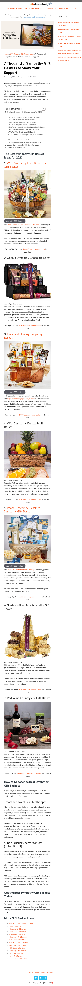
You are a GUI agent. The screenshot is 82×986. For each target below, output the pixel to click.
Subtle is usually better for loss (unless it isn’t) (25, 142)
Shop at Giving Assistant (16, 9)
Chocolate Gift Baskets (18, 937)
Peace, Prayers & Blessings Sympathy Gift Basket (22, 509)
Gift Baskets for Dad (17, 948)
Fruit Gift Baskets (16, 953)
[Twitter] (36, 978)
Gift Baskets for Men (17, 940)
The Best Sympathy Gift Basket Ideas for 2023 (24, 112)
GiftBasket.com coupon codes (29, 689)
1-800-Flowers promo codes (34, 249)
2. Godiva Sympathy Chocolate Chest (22, 119)
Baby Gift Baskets (16, 956)
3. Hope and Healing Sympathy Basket (23, 122)
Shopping (49, 9)
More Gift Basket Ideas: (16, 148)
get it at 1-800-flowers (15, 221)
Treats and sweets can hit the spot (22, 140)
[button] (76, 9)
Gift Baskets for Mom (17, 945)
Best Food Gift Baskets (18, 931)
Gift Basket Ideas (27, 54)
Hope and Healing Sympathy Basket (23, 335)
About (31, 972)
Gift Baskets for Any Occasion (21, 923)
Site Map (50, 972)
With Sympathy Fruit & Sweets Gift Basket (25, 164)
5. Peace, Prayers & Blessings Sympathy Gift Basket (27, 127)
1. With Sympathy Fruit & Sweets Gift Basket (25, 117)
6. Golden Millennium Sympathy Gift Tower (24, 129)
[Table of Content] (44, 109)
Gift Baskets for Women (18, 942)
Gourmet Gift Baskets (17, 929)
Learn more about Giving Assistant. (34, 17)
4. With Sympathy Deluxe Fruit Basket (23, 125)
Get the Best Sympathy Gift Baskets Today (23, 145)
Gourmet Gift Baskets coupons (29, 773)
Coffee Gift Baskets (17, 934)
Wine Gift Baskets (16, 926)
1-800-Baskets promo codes (30, 415)
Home (6, 54)
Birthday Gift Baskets (17, 950)
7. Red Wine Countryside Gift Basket (22, 132)
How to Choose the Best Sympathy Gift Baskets (25, 135)
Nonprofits (64, 9)
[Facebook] (41, 978)
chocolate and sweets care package (21, 569)
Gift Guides (34, 9)
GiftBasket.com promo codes (29, 325)
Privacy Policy (40, 972)
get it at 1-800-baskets (15, 392)
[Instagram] (45, 978)
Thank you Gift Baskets (18, 959)
